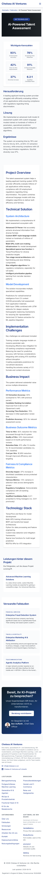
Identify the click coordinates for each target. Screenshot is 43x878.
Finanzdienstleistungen (32, 781)
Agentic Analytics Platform (17, 663)
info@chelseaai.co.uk (11, 766)
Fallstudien (13, 10)
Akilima (26, 853)
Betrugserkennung (9, 781)
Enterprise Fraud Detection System (21, 615)
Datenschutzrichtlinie (10, 840)
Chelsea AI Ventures (14, 3)
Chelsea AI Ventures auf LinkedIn (15, 769)
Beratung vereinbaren (21, 713)
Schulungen (6, 826)
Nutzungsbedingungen (10, 843)
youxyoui (27, 844)
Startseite (5, 10)
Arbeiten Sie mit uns (9, 833)
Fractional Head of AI (10, 803)
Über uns (5, 819)
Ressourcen (6, 829)
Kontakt (5, 836)
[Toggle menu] (40, 4)
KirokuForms (28, 835)
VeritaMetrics (28, 828)
